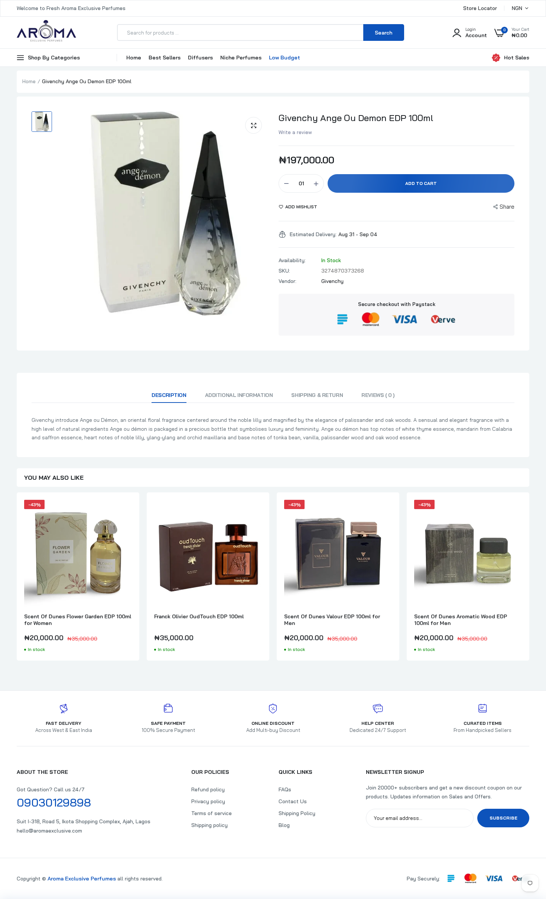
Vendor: (287, 281)
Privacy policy (208, 801)
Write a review (295, 132)
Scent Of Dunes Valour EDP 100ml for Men (332, 619)
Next (529, 580)
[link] (125, 512)
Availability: (292, 260)
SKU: (284, 270)
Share (507, 206)
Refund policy (208, 789)
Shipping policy (209, 825)
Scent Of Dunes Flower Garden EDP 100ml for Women (77, 619)
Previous (16, 580)
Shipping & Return (317, 395)
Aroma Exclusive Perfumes (82, 878)
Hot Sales (516, 57)
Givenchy (332, 281)
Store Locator (480, 8)
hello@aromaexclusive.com (49, 830)
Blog (284, 825)
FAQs (285, 789)
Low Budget (284, 57)
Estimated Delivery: (313, 234)
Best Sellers (165, 57)
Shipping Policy (297, 813)
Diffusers (200, 57)
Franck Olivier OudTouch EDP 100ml (199, 616)
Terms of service (211, 813)
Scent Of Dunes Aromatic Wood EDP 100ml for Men (460, 619)
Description (169, 395)
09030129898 (54, 802)
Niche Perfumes (240, 57)
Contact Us (293, 801)
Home (133, 57)
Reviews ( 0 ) (377, 395)
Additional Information (239, 395)
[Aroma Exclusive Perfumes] (46, 32)
